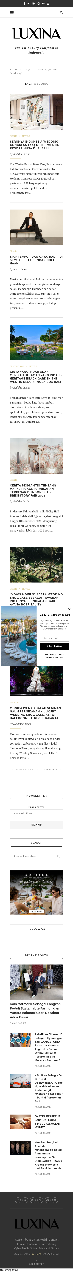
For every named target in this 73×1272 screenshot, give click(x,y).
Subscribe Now (54, 646)
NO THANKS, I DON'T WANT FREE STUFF (54, 656)
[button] (54, 615)
